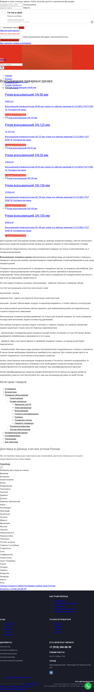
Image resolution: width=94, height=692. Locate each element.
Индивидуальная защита (16, 433)
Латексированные (23, 408)
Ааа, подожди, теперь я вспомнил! (15, 43)
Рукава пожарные (18, 401)
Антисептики (11, 392)
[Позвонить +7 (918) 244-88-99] (88, 686)
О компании (9, 624)
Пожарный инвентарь (20, 426)
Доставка (58, 626)
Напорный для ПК (23, 404)
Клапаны (19, 417)
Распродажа (10, 439)
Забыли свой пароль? (10, 30)
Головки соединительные (26, 414)
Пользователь (29, 5)
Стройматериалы (12, 436)
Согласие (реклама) (7, 657)
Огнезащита (10, 389)
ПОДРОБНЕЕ (20, 115)
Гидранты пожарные (24, 423)
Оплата (57, 629)
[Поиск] (2, 67)
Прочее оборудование (20, 429)
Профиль (58, 624)
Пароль (26, 8)
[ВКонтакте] (51, 672)
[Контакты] (2, 73)
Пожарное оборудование (16, 395)
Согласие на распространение (11, 660)
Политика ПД (5, 647)
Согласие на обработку (8, 650)
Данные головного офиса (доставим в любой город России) (27, 586)
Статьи (8, 632)
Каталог (8, 626)
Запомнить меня (10, 27)
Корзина (57, 632)
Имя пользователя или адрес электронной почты (45, 37)
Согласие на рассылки (8, 654)
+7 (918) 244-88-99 (17, 589)
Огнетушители (16, 398)
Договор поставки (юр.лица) (21, 686)
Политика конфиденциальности (18, 677)
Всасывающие (21, 411)
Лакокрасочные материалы (65, 603)
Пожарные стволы (23, 420)
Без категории (11, 442)
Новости (8, 629)
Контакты (4, 589)
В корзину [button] (9, 115)
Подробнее (5, 464)
